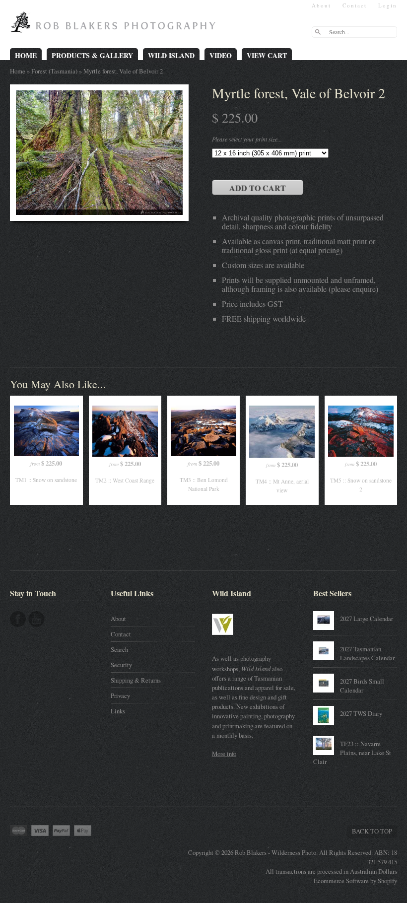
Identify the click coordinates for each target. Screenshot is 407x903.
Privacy (120, 695)
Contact (354, 5)
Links (118, 710)
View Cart (267, 55)
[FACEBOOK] (18, 619)
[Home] (115, 25)
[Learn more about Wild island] (237, 639)
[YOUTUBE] (36, 619)
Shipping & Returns (136, 680)
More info (224, 753)
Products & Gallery (92, 55)
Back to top (372, 831)
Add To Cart (257, 188)
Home (26, 55)
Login (387, 5)
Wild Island (171, 55)
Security (121, 664)
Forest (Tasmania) (54, 71)
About (321, 5)
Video (220, 55)
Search (119, 649)
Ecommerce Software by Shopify (355, 880)
